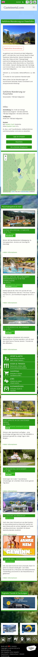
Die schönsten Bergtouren (19, 147)
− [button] (5, 159)
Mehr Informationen (10, 252)
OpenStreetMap (25, 191)
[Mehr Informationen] (19, 219)
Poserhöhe (19, 142)
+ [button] (5, 156)
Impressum (4, 654)
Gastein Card (9, 124)
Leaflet (13, 191)
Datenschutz (14, 654)
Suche (18, 2)
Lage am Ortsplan (19, 137)
